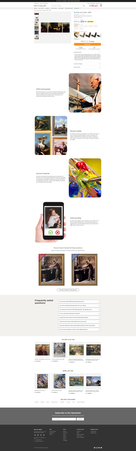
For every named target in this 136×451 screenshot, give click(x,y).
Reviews (64, 435)
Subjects (47, 8)
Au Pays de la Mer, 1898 (46, 10)
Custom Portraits (52, 431)
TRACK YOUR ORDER (91, 3)
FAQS (78, 432)
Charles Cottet (39, 10)
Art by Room (54, 8)
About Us (65, 431)
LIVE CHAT (46, 3)
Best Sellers (51, 432)
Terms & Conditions (80, 437)
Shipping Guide (93, 432)
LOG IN (100, 3)
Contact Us (79, 431)
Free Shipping (94, 6)
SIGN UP (97, 3)
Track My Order (93, 431)
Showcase (76, 8)
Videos (64, 438)
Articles (64, 437)
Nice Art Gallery (42, 6)
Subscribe (80, 419)
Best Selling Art (69, 8)
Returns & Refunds (80, 434)
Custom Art (61, 8)
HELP (41, 3)
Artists (35, 8)
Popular (50, 434)
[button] (40, 27)
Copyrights (65, 440)
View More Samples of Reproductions (68, 289)
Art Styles (41, 8)
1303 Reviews (80, 17)
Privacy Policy (79, 435)
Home (35, 10)
